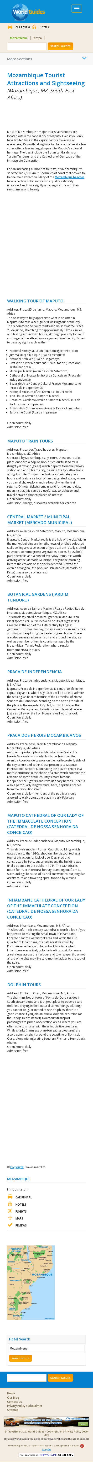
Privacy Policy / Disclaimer (24, 1406)
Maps (19, 1218)
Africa (38, 38)
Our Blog (13, 1398)
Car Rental (23, 27)
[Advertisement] (31, 114)
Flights (21, 1211)
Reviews (21, 1225)
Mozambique (19, 38)
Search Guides (60, 46)
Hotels (44, 27)
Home (11, 1393)
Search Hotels (20, 1358)
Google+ (46, 1449)
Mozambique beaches (69, 177)
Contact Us (14, 1402)
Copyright (17, 1167)
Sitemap (12, 1410)
